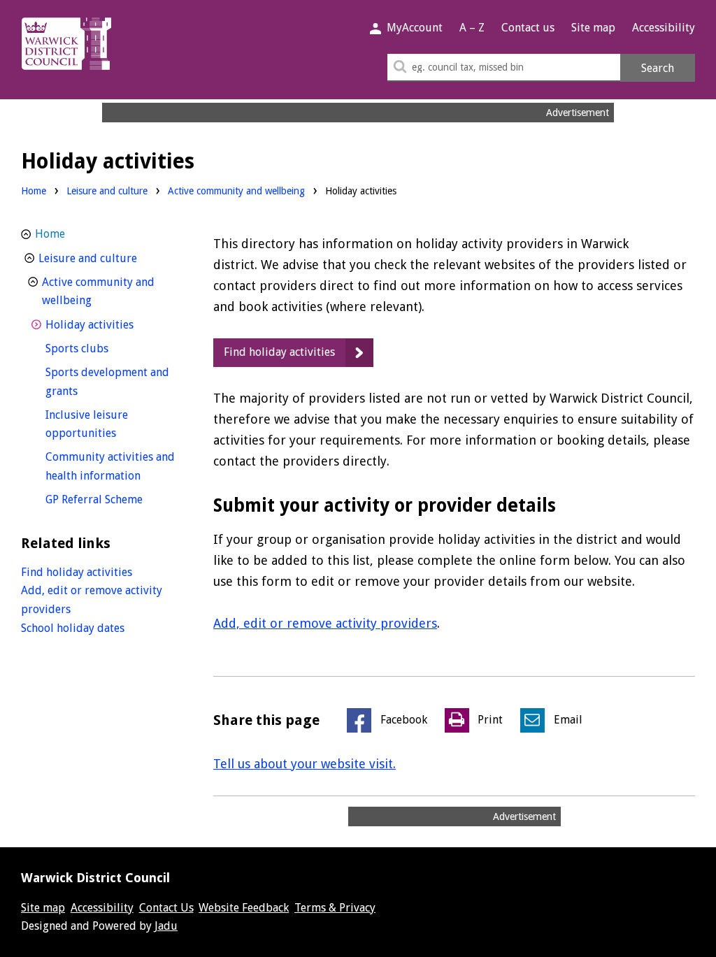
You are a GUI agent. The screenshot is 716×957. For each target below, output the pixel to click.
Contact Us (166, 907)
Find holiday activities (279, 352)
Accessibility (663, 27)
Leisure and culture (107, 190)
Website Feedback (244, 907)
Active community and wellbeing (236, 190)
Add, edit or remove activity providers (325, 623)
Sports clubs (102, 348)
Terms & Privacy (334, 907)
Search (657, 68)
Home (33, 190)
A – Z (472, 27)
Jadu (166, 926)
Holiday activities (113, 324)
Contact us (527, 27)
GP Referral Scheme (113, 499)
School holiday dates (72, 628)
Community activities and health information (113, 466)
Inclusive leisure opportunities (106, 424)
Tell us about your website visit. (304, 763)
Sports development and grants (107, 382)
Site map (593, 27)
